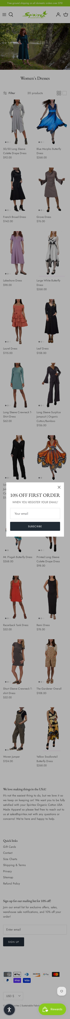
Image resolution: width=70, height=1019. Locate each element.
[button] (9, 1009)
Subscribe (35, 526)
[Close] (59, 487)
